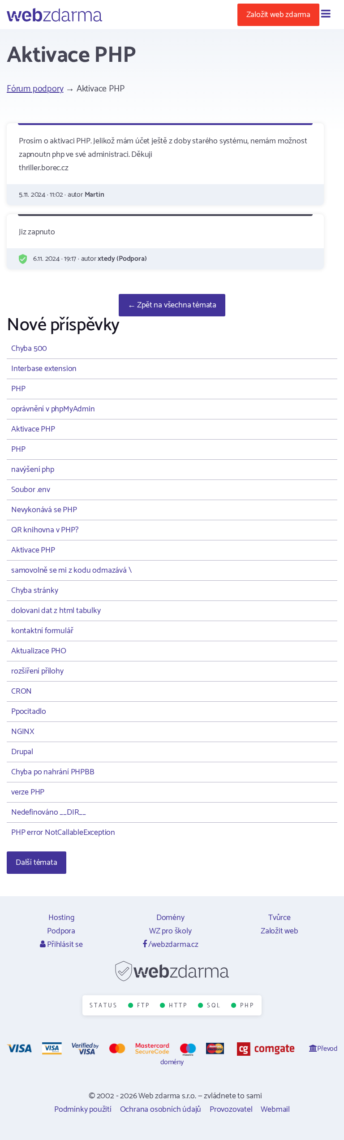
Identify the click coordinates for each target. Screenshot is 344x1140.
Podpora (61, 931)
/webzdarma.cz (172, 944)
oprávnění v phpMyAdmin (53, 409)
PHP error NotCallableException (63, 832)
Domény (170, 917)
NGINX (22, 731)
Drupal (22, 752)
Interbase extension (44, 369)
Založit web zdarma (278, 15)
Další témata (36, 862)
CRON (21, 691)
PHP (18, 389)
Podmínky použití (83, 1109)
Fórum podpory (35, 89)
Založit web (279, 931)
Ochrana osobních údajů (161, 1109)
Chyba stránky (34, 590)
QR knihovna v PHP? (44, 530)
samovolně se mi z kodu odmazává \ (71, 570)
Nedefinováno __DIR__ (48, 812)
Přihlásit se (63, 944)
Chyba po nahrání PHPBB (53, 772)
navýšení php (32, 469)
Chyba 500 (29, 348)
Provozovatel (231, 1109)
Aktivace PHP (33, 429)
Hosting (61, 917)
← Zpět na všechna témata (172, 305)
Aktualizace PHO (38, 651)
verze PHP (27, 792)
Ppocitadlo (28, 711)
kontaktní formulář (42, 631)
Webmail (275, 1109)
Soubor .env (30, 490)
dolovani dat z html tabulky (56, 611)
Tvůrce (279, 917)
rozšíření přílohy (37, 671)
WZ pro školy (170, 931)
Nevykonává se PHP (44, 510)
